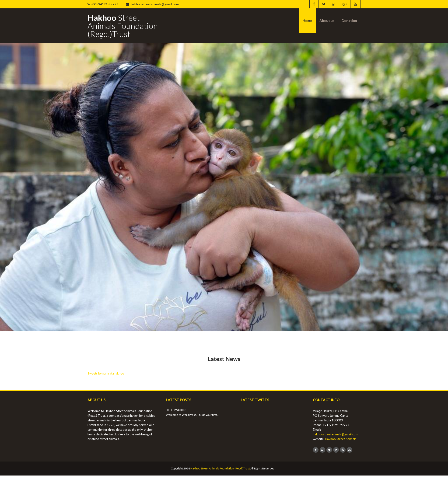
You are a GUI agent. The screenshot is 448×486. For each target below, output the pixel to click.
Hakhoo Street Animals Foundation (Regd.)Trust (220, 468)
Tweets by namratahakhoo (106, 373)
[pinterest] (343, 450)
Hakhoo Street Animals (340, 439)
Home (307, 20)
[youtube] (355, 4)
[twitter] (323, 4)
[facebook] (313, 4)
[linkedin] (334, 4)
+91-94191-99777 (104, 4)
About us (326, 20)
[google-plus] (344, 4)
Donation (349, 20)
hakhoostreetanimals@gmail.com (154, 4)
